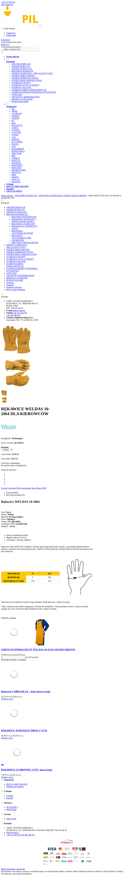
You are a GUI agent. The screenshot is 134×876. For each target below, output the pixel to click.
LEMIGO (16, 158)
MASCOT (16, 160)
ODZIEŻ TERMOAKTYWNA (25, 78)
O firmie (9, 796)
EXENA (15, 144)
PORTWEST (17, 165)
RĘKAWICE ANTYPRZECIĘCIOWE (22, 232)
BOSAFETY (17, 125)
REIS (14, 175)
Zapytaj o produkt (8, 488)
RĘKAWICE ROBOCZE (22, 71)
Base (14, 123)
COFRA (15, 135)
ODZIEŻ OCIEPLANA (22, 69)
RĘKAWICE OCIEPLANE (23, 224)
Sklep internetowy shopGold (13, 869)
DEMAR (15, 139)
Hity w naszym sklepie (15, 290)
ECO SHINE (17, 142)
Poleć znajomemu (23, 488)
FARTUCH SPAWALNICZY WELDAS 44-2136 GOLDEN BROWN (38, 649)
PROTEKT (16, 172)
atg (13, 121)
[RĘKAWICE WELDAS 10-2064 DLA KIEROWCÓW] (17, 355)
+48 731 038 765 (8, 2)
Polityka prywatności (15, 786)
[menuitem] (69, 57)
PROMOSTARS (19, 170)
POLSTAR (16, 163)
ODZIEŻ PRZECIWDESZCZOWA (27, 80)
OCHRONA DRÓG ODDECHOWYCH (29, 90)
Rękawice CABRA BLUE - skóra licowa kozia (25, 691)
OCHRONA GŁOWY (21, 83)
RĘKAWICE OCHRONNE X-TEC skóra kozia (26, 769)
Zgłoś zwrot (11, 819)
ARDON (15, 118)
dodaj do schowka (8, 470)
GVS (14, 146)
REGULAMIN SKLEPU (17, 784)
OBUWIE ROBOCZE (21, 64)
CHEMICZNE (18, 240)
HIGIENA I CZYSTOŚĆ (22, 99)
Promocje (10, 285)
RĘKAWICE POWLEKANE (24, 217)
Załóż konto (11, 35)
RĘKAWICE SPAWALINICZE (25, 242)
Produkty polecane (14, 287)
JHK (13, 156)
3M (13, 109)
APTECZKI (17, 94)
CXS (14, 137)
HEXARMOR (18, 149)
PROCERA (16, 168)
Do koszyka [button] (33, 657)
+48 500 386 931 (13, 315)
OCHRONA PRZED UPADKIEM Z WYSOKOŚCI (34, 92)
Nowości (10, 282)
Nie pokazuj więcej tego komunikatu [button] (16, 874)
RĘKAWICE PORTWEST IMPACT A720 (24, 730)
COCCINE (16, 132)
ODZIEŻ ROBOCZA (21, 66)
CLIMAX (16, 130)
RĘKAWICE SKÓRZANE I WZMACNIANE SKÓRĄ (24, 220)
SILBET (15, 177)
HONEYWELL (18, 151)
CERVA (15, 128)
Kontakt (4, 297)
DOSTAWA (11, 809)
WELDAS (16, 182)
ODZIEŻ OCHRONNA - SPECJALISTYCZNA (32, 73)
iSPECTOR (16, 153)
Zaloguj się (10, 33)
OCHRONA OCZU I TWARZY (25, 85)
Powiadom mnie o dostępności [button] (13, 465)
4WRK (15, 111)
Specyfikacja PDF (39, 488)
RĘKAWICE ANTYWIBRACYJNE (21, 236)
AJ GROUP (17, 113)
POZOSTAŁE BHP (20, 101)
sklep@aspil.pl (7, 4)
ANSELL (16, 116)
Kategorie (5, 203)
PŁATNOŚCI (12, 807)
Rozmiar (5, 447)
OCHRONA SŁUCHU (21, 87)
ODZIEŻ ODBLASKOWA (23, 76)
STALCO (16, 179)
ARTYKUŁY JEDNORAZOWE (26, 97)
